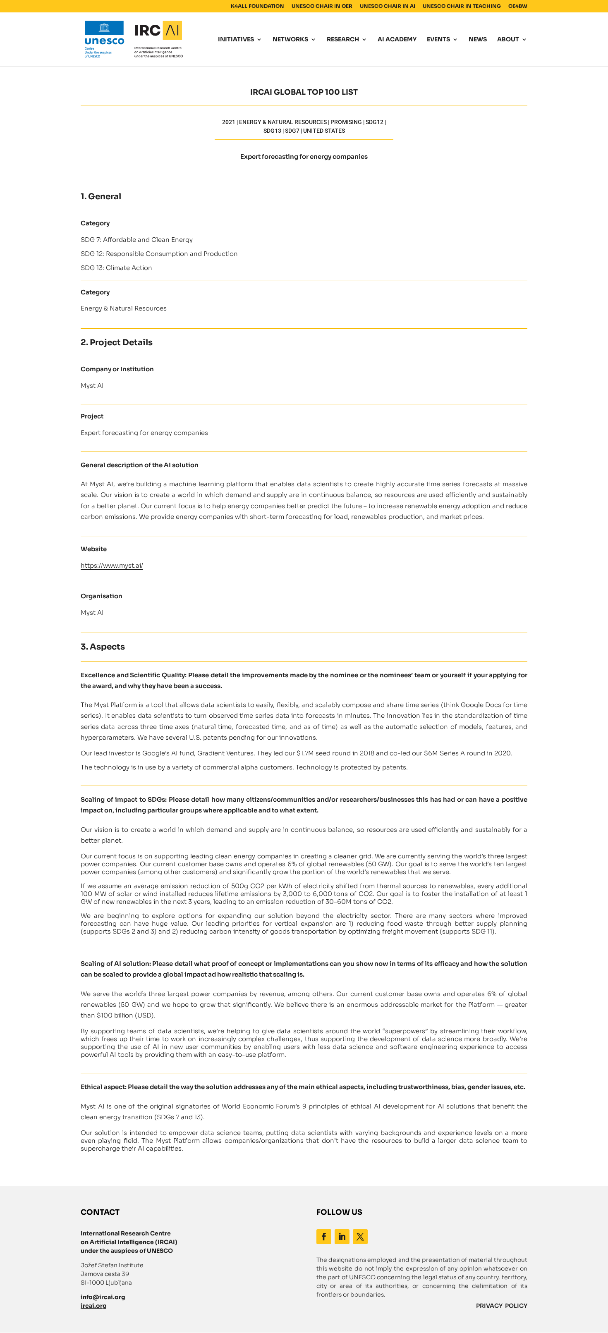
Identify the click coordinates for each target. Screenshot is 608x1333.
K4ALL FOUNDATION (257, 6)
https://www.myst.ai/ (112, 565)
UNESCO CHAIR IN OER (322, 6)
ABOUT (508, 39)
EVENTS (438, 39)
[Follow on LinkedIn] (342, 1236)
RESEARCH (343, 39)
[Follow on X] (360, 1236)
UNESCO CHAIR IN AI (387, 6)
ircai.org (94, 1305)
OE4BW (517, 6)
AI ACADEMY (397, 39)
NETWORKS (290, 39)
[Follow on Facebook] (323, 1236)
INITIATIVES (236, 39)
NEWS (478, 39)
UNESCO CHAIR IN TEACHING (462, 6)
